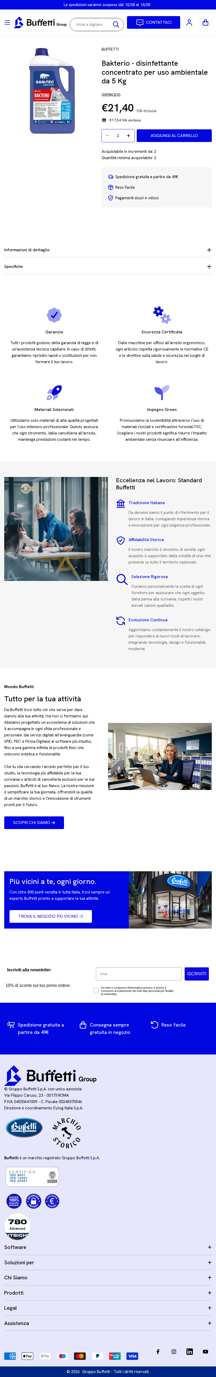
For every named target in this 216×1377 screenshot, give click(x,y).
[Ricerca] (116, 24)
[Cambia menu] (7, 22)
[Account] (189, 22)
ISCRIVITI (196, 974)
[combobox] (97, 24)
